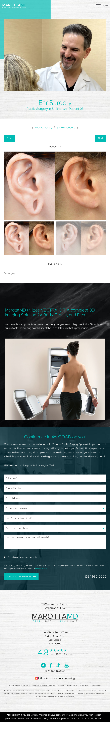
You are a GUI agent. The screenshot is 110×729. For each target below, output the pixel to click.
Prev (9, 138)
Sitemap (61, 685)
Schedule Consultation (19, 576)
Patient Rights (84, 685)
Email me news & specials (22, 557)
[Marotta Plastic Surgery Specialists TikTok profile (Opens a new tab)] (58, 665)
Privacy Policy (41, 568)
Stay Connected (55, 671)
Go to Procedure (66, 127)
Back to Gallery (43, 127)
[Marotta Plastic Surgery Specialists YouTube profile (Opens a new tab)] (66, 665)
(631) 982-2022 (95, 576)
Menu (105, 5)
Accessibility (96, 685)
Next (101, 138)
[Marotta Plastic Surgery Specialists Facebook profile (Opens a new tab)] (51, 665)
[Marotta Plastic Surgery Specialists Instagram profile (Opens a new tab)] (43, 665)
